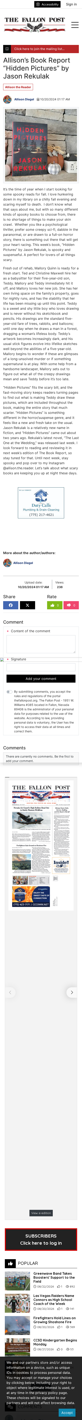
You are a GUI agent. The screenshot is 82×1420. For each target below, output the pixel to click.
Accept (67, 1413)
